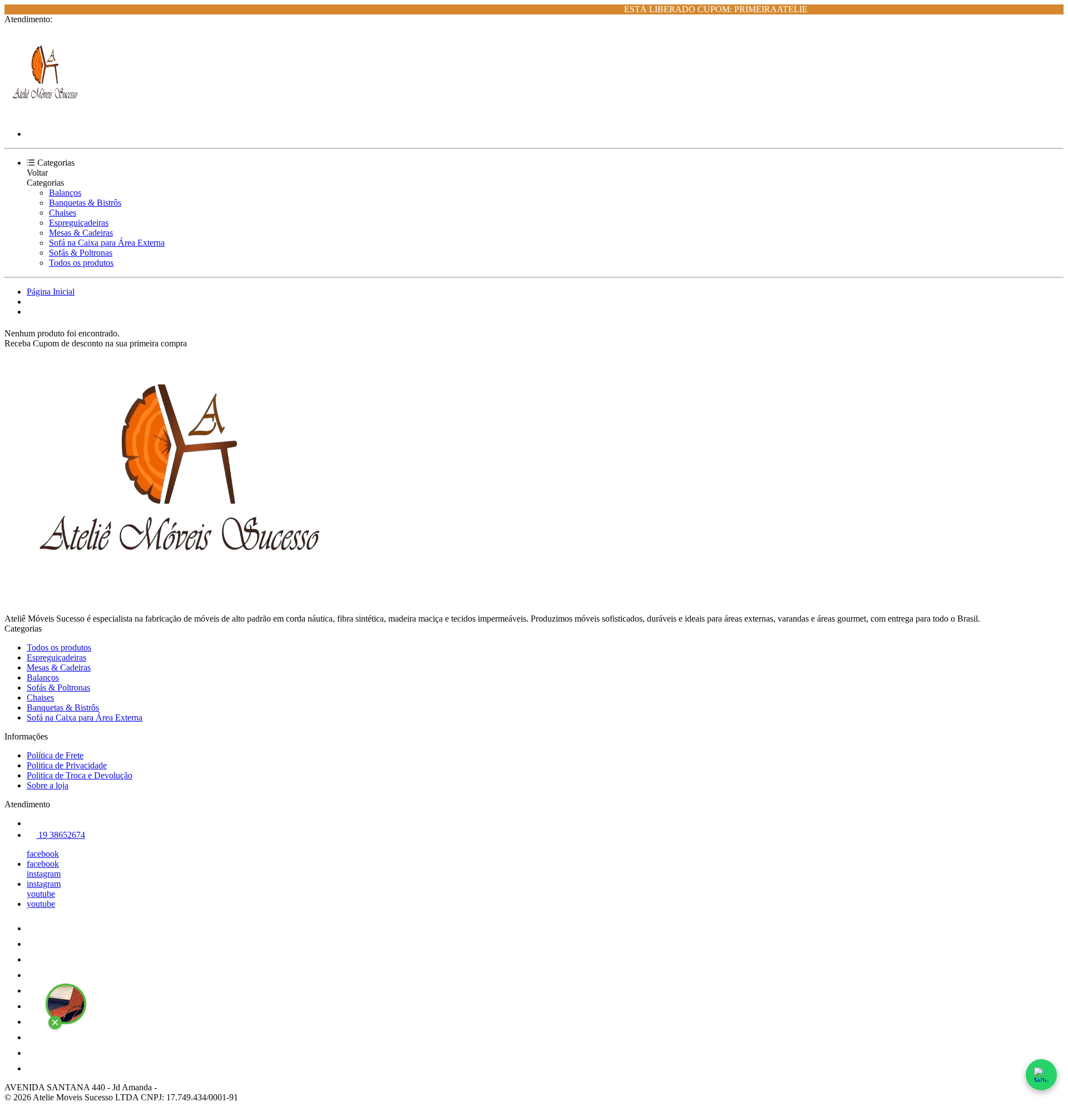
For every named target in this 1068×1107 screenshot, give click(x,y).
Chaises (62, 212)
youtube (41, 893)
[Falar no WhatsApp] (1041, 1074)
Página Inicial (51, 291)
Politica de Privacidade (67, 765)
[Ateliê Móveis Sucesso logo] (46, 115)
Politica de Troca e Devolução (79, 775)
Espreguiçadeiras (78, 222)
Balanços (65, 192)
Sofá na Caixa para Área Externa (107, 242)
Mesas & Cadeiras (81, 232)
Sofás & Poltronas (80, 252)
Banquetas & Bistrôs (85, 202)
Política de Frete (55, 755)
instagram (44, 873)
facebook (43, 853)
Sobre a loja (47, 785)
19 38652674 (60, 835)
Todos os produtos (81, 262)
